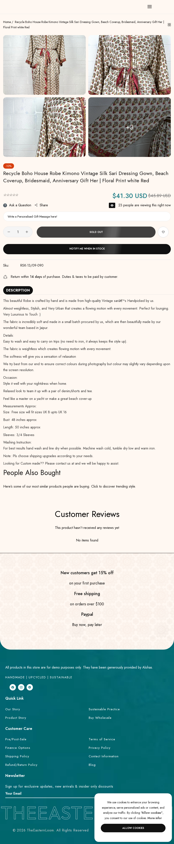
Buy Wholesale (100, 717)
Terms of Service (102, 739)
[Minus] (9, 232)
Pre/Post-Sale (16, 739)
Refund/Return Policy (21, 764)
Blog (92, 764)
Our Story (12, 709)
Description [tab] (18, 290)
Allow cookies (133, 828)
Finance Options (17, 747)
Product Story (15, 717)
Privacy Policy (100, 747)
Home (7, 22)
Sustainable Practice (104, 709)
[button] (163, 232)
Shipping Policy (17, 756)
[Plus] (27, 232)
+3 (129, 127)
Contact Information (104, 756)
